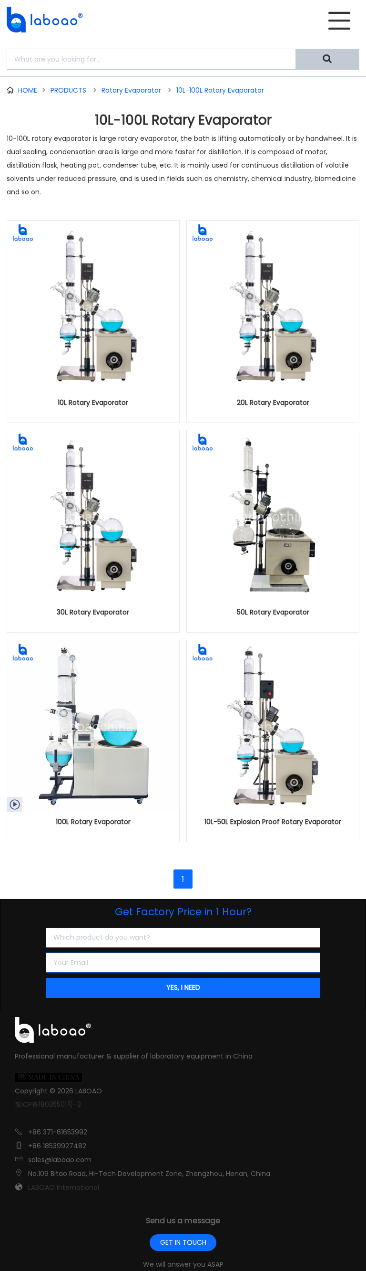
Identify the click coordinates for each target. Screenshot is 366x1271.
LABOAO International (63, 1187)
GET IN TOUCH (183, 1242)
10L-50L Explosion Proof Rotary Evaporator (272, 821)
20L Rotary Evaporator (273, 402)
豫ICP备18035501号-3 (48, 1104)
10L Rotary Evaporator (93, 402)
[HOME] (42, 19)
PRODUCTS (68, 90)
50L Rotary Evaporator (273, 612)
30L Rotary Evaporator (93, 612)
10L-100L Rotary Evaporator (220, 90)
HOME (27, 90)
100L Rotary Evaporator (93, 821)
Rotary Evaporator (131, 90)
